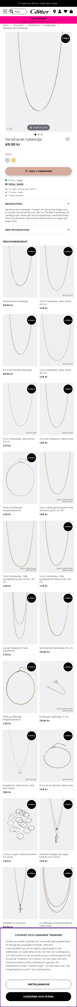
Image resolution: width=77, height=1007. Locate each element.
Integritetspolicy (15, 969)
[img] (35, 134)
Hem (6, 25)
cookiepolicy (43, 969)
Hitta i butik (16, 184)
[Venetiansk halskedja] (8, 160)
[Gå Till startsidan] (38, 11)
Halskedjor (49, 25)
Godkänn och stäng (38, 996)
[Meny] (5, 11)
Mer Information (17, 229)
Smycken (18, 25)
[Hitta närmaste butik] (55, 11)
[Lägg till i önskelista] (67, 139)
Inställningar (38, 984)
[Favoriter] (67, 11)
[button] (61, 11)
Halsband (33, 25)
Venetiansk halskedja (15, 28)
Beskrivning (14, 203)
